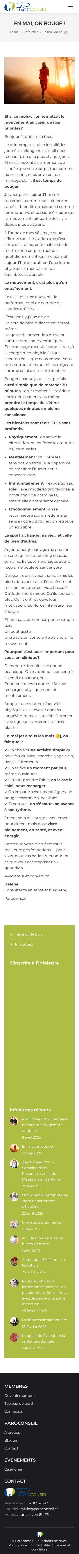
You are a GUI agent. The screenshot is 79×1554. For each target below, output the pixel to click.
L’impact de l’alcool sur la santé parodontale (43, 1338)
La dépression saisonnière (44, 1320)
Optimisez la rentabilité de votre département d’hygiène (45, 1201)
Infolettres (24, 944)
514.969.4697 (36, 1503)
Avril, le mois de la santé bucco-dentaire (42, 1241)
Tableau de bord (29, 934)
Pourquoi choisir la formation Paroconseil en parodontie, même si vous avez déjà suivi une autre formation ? (45, 1292)
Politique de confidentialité (29, 1545)
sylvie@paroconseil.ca (39, 1509)
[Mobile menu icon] (70, 6)
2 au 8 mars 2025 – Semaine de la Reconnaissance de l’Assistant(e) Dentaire (41, 1170)
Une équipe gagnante (41, 1222)
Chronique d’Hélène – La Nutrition (43, 1262)
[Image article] (14, 1120)
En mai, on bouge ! (38, 1146)
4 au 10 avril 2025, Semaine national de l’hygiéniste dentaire (45, 1125)
